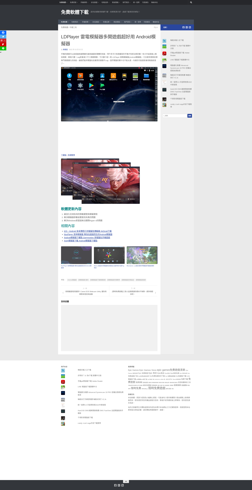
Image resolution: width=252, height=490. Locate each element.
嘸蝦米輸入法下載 (177, 40)
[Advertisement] (109, 138)
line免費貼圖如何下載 (157, 376)
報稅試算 (167, 382)
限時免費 (136, 388)
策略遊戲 (154, 385)
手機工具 (73, 27)
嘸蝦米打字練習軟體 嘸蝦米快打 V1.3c (92, 399)
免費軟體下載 (74, 12)
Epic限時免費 (174, 373)
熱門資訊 (126, 2)
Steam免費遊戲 (177, 379)
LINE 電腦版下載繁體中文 (179, 60)
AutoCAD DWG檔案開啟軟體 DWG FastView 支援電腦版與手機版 (181, 91)
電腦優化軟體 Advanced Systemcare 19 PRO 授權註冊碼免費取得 (180, 68)
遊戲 (159, 385)
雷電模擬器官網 (141, 280)
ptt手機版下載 (151, 379)
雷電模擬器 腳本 (83, 280)
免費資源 (73, 2)
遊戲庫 (171, 385)
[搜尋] (191, 2)
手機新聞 (84, 2)
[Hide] (1, 52)
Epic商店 (160, 373)
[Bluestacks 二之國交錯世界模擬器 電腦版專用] (142, 255)
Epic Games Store (147, 370)
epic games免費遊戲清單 (171, 370)
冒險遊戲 (145, 382)
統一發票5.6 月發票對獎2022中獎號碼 (92, 405)
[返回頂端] (126, 481)
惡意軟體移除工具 (184, 382)
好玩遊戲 (94, 2)
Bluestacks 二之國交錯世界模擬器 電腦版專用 (140, 266)
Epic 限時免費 (183, 373)
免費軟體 (62, 2)
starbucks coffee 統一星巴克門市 (163, 379)
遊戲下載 (162, 385)
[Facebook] (3, 33)
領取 (172, 388)
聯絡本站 (154, 2)
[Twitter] (3, 37)
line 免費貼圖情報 (170, 376)
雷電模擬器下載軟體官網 (98, 280)
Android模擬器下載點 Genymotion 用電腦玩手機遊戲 (87, 237)
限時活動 (168, 388)
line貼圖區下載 (181, 376)
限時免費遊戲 (156, 388)
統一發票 (136, 2)
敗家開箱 (115, 2)
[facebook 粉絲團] (183, 27)
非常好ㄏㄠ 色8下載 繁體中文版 (89, 375)
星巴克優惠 (140, 385)
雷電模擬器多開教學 (113, 280)
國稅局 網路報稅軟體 (153, 382)
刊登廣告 (145, 2)
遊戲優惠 (167, 385)
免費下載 (184, 379)
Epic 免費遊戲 (143, 373)
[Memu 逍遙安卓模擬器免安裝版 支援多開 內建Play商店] (109, 255)
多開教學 (71, 155)
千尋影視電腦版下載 (177, 99)
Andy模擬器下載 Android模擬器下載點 (80, 241)
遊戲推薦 (177, 385)
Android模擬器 (72, 280)
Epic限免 (167, 373)
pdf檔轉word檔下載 (141, 379)
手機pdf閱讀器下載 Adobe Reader (90, 381)
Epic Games (133, 370)
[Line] (3, 48)
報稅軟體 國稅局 (174, 382)
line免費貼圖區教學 (143, 376)
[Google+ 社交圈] (186, 27)
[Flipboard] (3, 44)
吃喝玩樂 (105, 2)
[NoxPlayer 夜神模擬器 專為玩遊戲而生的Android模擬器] (76, 255)
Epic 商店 (153, 373)
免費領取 (139, 382)
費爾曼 (65, 49)
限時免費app (145, 388)
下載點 (63, 155)
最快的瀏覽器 (147, 385)
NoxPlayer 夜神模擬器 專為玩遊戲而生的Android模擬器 (88, 234)
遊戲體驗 (184, 385)
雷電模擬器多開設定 (128, 280)
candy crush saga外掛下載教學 (89, 423)
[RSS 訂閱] (190, 27)
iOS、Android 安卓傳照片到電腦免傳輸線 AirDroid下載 (88, 231)
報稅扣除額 (161, 382)
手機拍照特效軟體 (132, 385)
